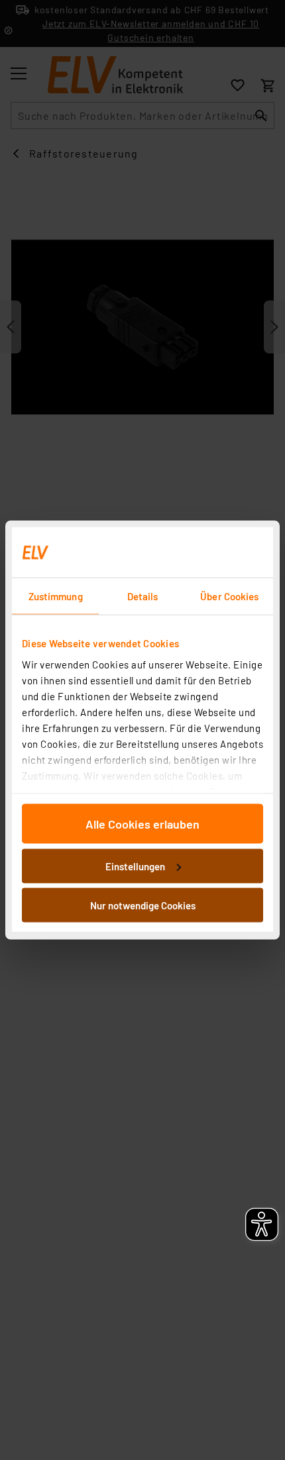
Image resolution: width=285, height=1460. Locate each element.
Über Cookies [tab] (229, 596)
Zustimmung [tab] (55, 596)
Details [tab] (142, 596)
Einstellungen (135, 866)
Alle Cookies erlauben (143, 824)
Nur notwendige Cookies (143, 905)
